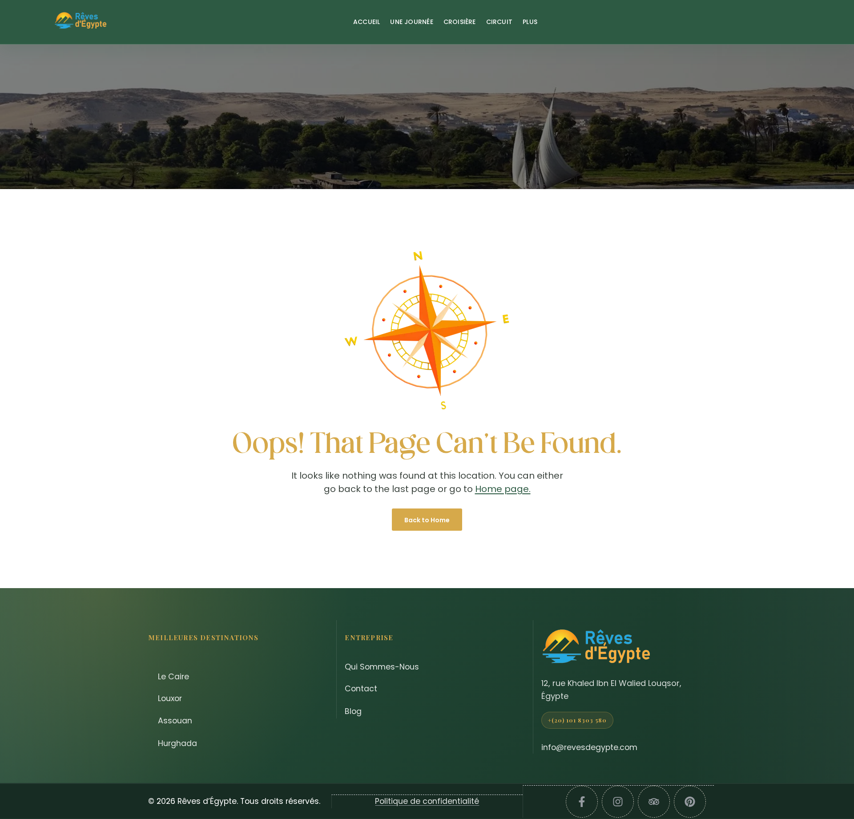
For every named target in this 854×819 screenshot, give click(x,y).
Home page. (503, 489)
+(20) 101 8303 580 (577, 720)
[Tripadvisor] (654, 802)
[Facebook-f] (582, 802)
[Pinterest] (690, 802)
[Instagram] (618, 802)
